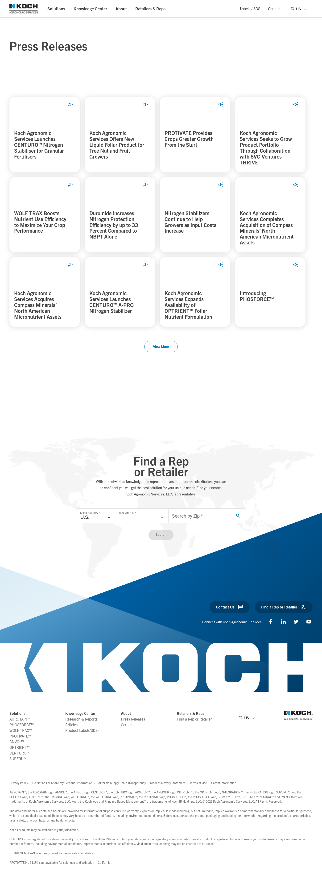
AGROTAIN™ (19, 719)
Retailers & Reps (150, 8)
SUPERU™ (17, 758)
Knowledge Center (90, 8)
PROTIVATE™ (20, 736)
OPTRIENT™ (19, 747)
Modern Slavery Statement (167, 783)
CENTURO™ (19, 752)
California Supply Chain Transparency (121, 783)
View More (161, 346)
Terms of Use (198, 783)
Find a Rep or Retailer (194, 719)
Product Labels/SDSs (82, 730)
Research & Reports (81, 719)
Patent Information (223, 783)
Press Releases (133, 719)
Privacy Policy (18, 783)
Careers (127, 724)
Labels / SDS (250, 8)
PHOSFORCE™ (21, 724)
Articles (71, 724)
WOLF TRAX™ (20, 730)
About (121, 8)
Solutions (56, 8)
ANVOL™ (16, 741)
